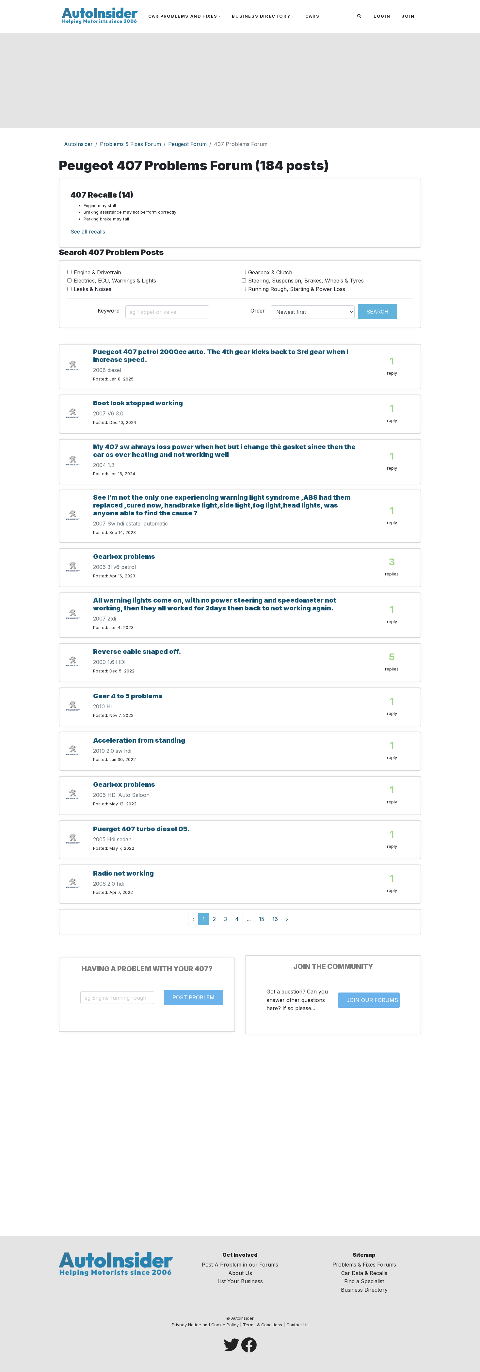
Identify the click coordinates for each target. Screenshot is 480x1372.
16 (275, 919)
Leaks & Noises (92, 289)
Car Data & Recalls (364, 1273)
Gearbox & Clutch (270, 272)
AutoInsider (78, 144)
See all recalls (88, 231)
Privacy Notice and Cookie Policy (205, 1324)
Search (377, 311)
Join (408, 16)
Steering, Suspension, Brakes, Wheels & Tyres (306, 280)
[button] (360, 16)
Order (257, 310)
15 (261, 919)
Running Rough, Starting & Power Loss (296, 289)
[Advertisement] (240, 82)
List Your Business (240, 1281)
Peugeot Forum (187, 144)
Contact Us (297, 1324)
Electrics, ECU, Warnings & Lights (115, 280)
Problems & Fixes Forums (364, 1264)
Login (382, 16)
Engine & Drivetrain (97, 272)
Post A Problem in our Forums (240, 1264)
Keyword (109, 310)
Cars (312, 16)
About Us (240, 1273)
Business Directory (261, 16)
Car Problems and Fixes (182, 16)
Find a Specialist (364, 1281)
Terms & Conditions (262, 1324)
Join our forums (372, 1000)
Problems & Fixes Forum (130, 144)
